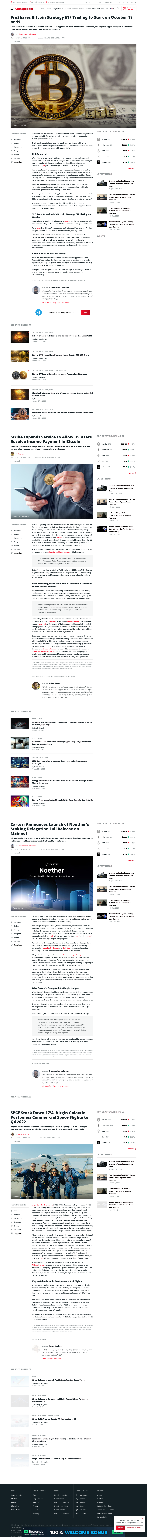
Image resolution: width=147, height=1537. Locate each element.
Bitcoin (59, 537)
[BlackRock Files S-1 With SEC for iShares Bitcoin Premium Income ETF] (20, 414)
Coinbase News (37, 676)
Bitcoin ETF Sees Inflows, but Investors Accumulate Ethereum (59, 374)
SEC (44, 166)
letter (38, 228)
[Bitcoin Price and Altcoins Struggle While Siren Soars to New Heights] (20, 802)
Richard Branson (38, 1265)
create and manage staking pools (73, 955)
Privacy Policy (102, 1517)
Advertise (108, 2)
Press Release (16, 1510)
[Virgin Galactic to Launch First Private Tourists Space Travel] (20, 1382)
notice (66, 221)
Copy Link (18, 162)
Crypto (13, 1502)
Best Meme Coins (60, 1510)
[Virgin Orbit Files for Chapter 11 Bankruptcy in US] (20, 1421)
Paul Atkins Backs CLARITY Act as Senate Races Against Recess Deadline (122, 197)
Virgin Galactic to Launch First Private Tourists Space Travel (58, 1380)
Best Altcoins (59, 1499)
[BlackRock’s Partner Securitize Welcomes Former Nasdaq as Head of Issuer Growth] (20, 395)
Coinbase (51, 621)
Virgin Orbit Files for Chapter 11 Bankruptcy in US (54, 1419)
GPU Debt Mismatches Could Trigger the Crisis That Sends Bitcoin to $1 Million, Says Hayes (62, 723)
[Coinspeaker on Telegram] (127, 2)
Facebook (18, 139)
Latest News (104, 174)
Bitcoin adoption (49, 649)
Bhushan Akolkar (40, 339)
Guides (48, 9)
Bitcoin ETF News (38, 280)
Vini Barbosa (39, 399)
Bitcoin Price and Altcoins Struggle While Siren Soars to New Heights (62, 800)
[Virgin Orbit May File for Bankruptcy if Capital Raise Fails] (20, 1461)
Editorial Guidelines (104, 1506)
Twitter (17, 143)
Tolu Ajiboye (22, 454)
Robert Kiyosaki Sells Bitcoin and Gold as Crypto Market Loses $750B (62, 336)
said (41, 1258)
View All (131, 168)
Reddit (16, 154)
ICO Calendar (72, 9)
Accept (120, 1527)
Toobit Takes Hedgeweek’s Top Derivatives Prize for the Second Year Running (121, 224)
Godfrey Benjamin (41, 1383)
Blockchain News (38, 1064)
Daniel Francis (39, 728)
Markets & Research (100, 9)
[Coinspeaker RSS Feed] (135, 2)
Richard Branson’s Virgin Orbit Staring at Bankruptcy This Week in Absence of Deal (61, 1440)
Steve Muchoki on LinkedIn (52, 1359)
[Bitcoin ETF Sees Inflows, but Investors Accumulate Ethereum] (20, 376)
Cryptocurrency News (63, 280)
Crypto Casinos (85, 9)
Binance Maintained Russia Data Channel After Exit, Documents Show (121, 183)
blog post (42, 624)
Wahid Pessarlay (40, 377)
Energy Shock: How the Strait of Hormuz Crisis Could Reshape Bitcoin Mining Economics (62, 781)
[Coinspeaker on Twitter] (124, 2)
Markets (14, 1499)
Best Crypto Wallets (61, 1513)
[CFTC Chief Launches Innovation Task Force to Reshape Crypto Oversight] (20, 763)
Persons (36, 1502)
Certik (50, 936)
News (42, 9)
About (88, 2)
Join (85, 312)
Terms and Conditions (105, 1510)
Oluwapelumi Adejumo (27, 34)
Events (101, 235)
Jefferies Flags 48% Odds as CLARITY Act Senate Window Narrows (120, 210)
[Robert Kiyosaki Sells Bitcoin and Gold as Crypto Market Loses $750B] (20, 338)
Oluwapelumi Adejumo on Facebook (55, 302)
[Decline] (142, 1518)
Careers (100, 1502)
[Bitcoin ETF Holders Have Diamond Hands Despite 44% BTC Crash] (20, 357)
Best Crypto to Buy (61, 1495)
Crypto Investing (59, 9)
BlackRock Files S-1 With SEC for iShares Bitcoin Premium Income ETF (62, 412)
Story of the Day (60, 371)
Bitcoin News (50, 280)
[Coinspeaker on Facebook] (120, 2)
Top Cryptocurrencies (110, 131)
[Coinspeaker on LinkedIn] (131, 2)
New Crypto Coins (61, 1506)
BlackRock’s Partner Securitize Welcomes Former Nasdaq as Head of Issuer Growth (62, 394)
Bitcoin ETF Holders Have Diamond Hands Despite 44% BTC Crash (60, 355)
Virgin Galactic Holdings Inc (42, 1205)
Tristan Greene (39, 416)
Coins (35, 1495)
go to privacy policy (134, 1527)
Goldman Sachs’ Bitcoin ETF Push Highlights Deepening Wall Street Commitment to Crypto (61, 743)
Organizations (38, 1499)
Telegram (17, 151)
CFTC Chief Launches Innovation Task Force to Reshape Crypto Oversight (59, 762)
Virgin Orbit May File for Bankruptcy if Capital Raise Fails (57, 1458)
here (78, 936)
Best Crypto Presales (62, 1502)
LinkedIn (17, 158)
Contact (98, 2)
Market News (77, 280)
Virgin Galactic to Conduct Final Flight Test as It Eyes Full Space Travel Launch (60, 1400)
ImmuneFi (88, 936)
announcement (73, 621)
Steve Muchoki (23, 1134)
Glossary (36, 1513)
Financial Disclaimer (104, 1513)
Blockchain (15, 1506)
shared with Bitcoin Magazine (59, 552)
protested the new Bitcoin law (43, 651)
